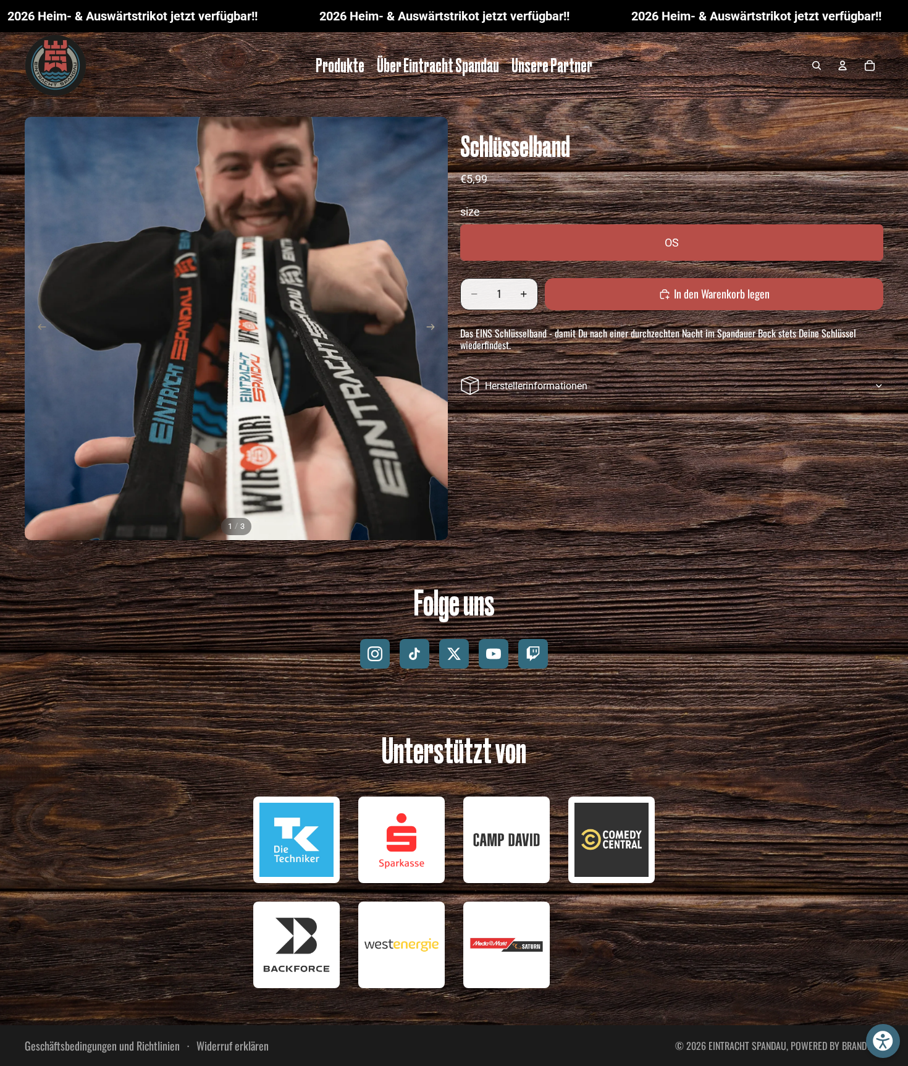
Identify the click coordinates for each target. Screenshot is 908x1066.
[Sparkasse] (401, 840)
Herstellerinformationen (536, 386)
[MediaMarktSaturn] (506, 945)
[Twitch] (533, 654)
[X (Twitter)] (454, 654)
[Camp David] (506, 840)
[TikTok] (414, 654)
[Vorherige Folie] (38, 328)
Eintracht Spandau (747, 1045)
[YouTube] (493, 654)
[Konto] (842, 65)
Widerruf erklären (231, 1046)
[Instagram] (375, 654)
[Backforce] (296, 945)
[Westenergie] (401, 945)
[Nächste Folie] (434, 328)
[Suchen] (816, 65)
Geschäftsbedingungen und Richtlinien (102, 1046)
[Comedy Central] (611, 840)
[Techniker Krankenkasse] (296, 840)
